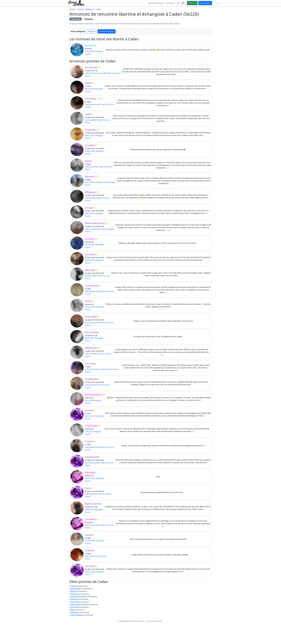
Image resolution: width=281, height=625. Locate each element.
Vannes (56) (90, 151)
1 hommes (88, 19)
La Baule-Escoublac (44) (94, 369)
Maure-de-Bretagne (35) (95, 229)
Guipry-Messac (76, 615)
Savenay (73, 599)
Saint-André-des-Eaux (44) (95, 73)
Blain (72, 609)
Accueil (72, 9)
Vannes (73, 586)
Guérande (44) (91, 353)
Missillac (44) (90, 276)
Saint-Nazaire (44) (92, 104)
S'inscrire (192, 3)
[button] (178, 3)
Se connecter (205, 3)
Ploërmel (74, 594)
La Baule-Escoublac (78, 596)
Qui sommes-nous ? (156, 3)
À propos (170, 3)
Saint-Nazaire (76, 588)
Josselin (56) (90, 540)
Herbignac (74, 612)
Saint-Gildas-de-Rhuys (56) (95, 182)
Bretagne (89, 9)
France (80, 9)
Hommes (91, 31)
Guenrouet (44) (91, 166)
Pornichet (74, 602)
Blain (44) (88, 556)
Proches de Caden (106, 31)
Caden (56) (89, 51)
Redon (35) (89, 89)
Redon (73, 591)
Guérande (74, 607)
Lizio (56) (88, 400)
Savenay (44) (90, 120)
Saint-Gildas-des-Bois (79, 604)
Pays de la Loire (114, 73)
